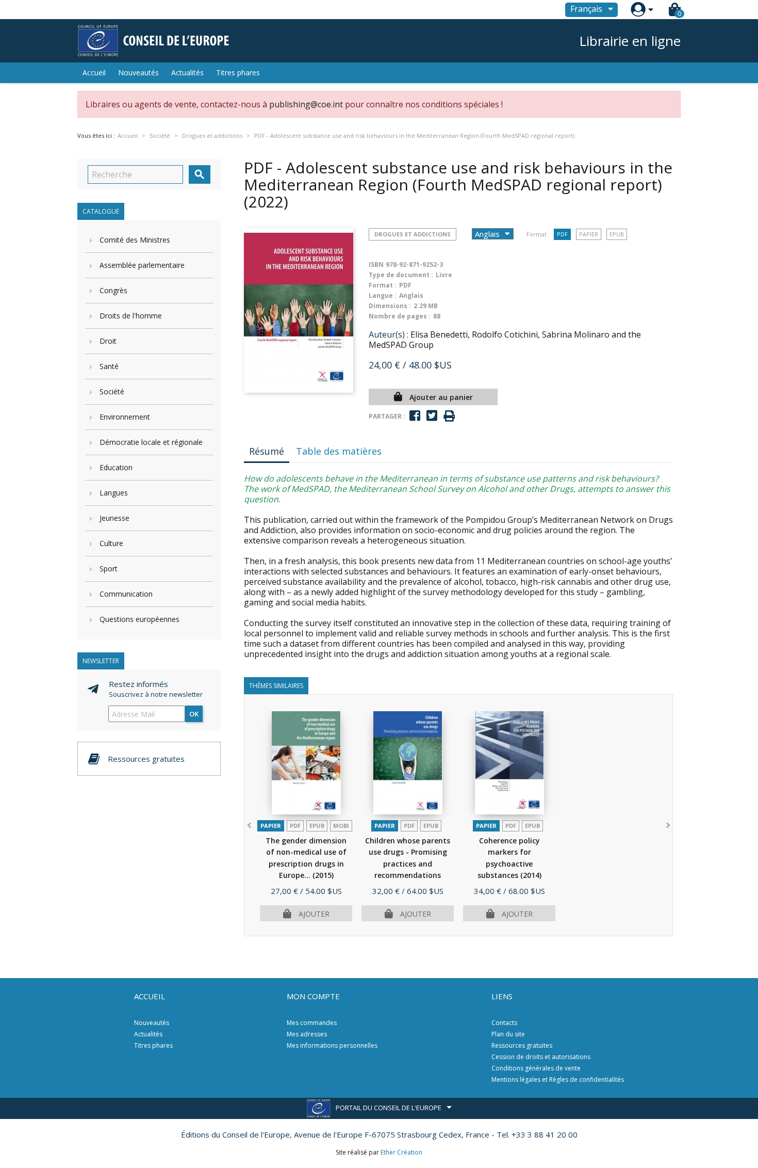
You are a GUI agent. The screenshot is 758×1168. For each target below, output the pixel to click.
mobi (341, 825)
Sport (109, 568)
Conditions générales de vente (536, 1068)
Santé (109, 366)
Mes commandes (312, 1022)
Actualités (187, 72)
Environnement (125, 417)
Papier (588, 234)
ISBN (376, 264)
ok (194, 713)
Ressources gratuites (521, 1045)
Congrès (113, 290)
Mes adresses (307, 1034)
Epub (616, 234)
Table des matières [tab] (339, 451)
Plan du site (508, 1034)
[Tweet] (431, 415)
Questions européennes (139, 619)
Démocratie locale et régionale (151, 442)
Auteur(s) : (388, 334)
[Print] (449, 416)
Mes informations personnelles (332, 1045)
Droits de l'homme (131, 316)
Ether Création (401, 1152)
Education (116, 467)
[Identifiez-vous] (638, 9)
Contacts (504, 1022)
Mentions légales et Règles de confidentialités (557, 1079)
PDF (562, 234)
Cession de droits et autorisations (540, 1056)
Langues (114, 493)
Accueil (94, 72)
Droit (108, 341)
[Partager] (414, 415)
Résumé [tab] (266, 451)
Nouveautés (138, 72)
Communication (126, 594)
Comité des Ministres (135, 240)
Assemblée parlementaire (142, 265)
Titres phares (238, 72)
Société (112, 391)
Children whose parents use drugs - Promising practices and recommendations (407, 864)
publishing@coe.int (306, 104)
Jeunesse (114, 518)
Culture (111, 543)
